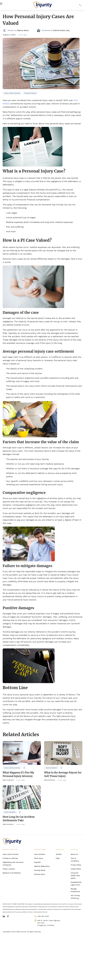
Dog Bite (37, 862)
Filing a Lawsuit (9, 869)
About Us (74, 854)
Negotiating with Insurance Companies (13, 863)
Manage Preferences (75, 890)
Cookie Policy (76, 869)
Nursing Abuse (39, 870)
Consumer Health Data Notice (75, 875)
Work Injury (38, 858)
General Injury (39, 874)
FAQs (58, 858)
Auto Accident (51, 768)
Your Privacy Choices (75, 897)
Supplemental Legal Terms (76, 883)
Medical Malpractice (42, 866)
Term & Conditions (75, 859)
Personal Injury (30, 93)
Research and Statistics (12, 873)
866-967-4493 (43, 916)
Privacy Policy (76, 865)
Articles (59, 854)
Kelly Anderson (8, 780)
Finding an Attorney (10, 858)
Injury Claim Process (10, 854)
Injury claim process (12, 93)
